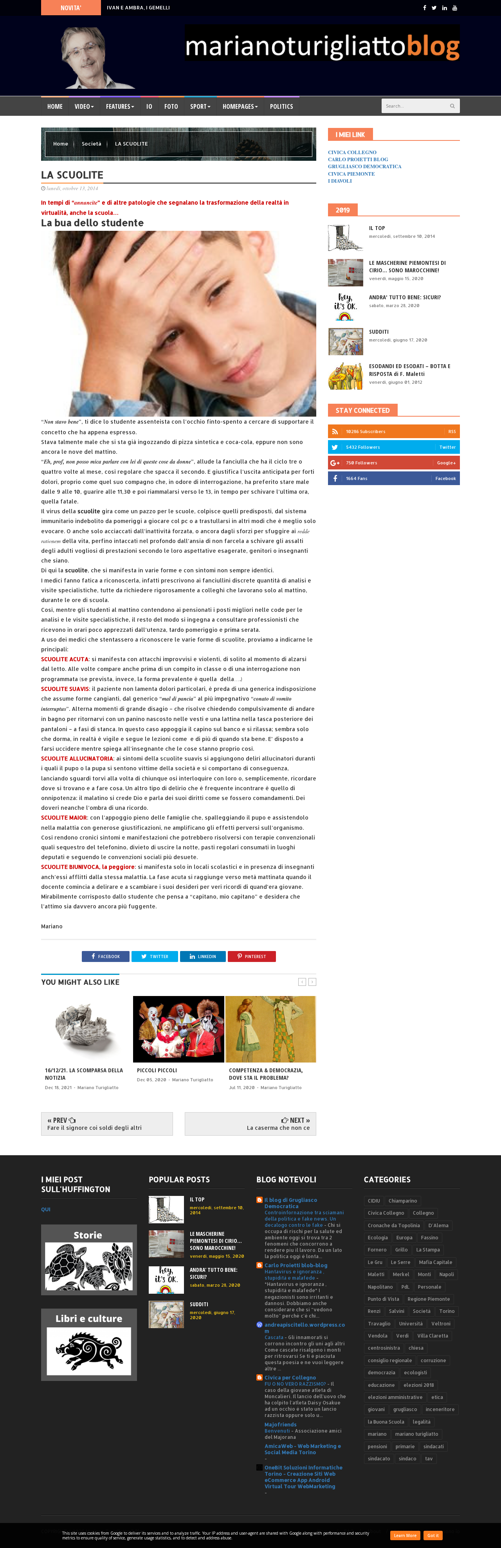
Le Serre (401, 1262)
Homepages (238, 106)
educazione (381, 1385)
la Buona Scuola (386, 1422)
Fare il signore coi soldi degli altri (94, 1127)
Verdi (402, 1336)
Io (149, 106)
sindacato (379, 1459)
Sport (198, 106)
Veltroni (441, 1324)
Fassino (429, 1238)
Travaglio (379, 1324)
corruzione (433, 1360)
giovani (376, 1409)
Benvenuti (278, 1431)
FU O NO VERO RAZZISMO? (296, 1384)
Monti (424, 1274)
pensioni (377, 1446)
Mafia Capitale (435, 1262)
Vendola (377, 1336)
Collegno (423, 1213)
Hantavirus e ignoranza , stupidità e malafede (294, 1274)
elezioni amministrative (395, 1397)
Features (118, 106)
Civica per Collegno (290, 1377)
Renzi (374, 1311)
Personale (430, 1287)
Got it (433, 1535)
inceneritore (440, 1409)
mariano (377, 1434)
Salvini (396, 1311)
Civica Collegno (386, 1213)
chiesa (416, 1348)
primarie (405, 1446)
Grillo (401, 1250)
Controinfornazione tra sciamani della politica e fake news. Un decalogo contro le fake (304, 1218)
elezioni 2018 (419, 1385)
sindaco (407, 1459)
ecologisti (415, 1372)
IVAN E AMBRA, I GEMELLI (138, 10)
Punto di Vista (383, 1299)
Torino (447, 1311)
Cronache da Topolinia (394, 1225)
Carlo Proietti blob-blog (296, 1265)
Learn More (405, 1535)
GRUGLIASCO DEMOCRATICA (365, 166)
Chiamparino (403, 1201)
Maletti (376, 1274)
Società (92, 143)
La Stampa (428, 1250)
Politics (281, 106)
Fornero (377, 1250)
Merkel (401, 1274)
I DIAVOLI (340, 180)
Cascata (275, 1337)
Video (82, 106)
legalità (422, 1422)
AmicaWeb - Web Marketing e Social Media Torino (303, 1449)
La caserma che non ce (278, 1127)
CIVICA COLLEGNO (352, 152)
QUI (45, 1209)
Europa (404, 1238)
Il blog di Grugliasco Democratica (291, 1203)
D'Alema (439, 1225)
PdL (405, 1287)
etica (437, 1397)
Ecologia (378, 1238)
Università (411, 1324)
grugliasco (405, 1409)
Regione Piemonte (429, 1299)
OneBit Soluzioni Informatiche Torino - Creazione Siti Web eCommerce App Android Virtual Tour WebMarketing (303, 1476)
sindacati (434, 1446)
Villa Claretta (432, 1336)
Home (55, 106)
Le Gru (375, 1262)
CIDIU (374, 1201)
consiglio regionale (390, 1360)
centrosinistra (384, 1348)
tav (429, 1459)
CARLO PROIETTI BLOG (358, 159)
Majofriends (281, 1424)
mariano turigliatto (416, 1434)
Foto (171, 106)
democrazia (381, 1372)
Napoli (447, 1274)
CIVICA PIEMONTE (351, 173)
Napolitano (380, 1287)
